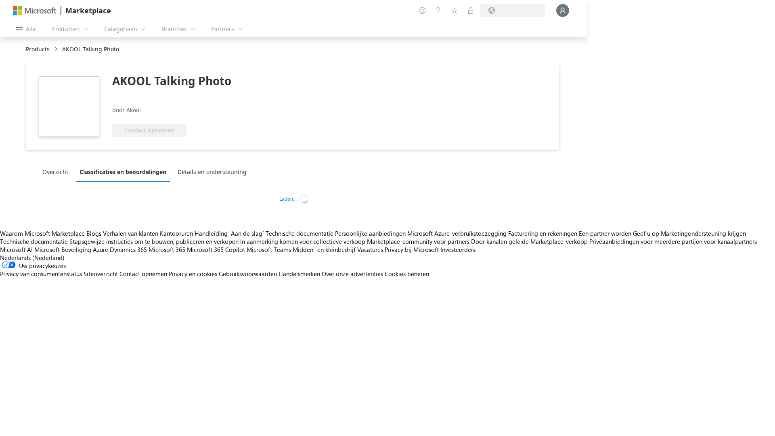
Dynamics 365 (128, 249)
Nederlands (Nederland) (32, 258)
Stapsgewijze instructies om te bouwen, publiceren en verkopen (154, 241)
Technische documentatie (299, 233)
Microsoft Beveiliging (62, 249)
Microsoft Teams (269, 249)
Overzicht (55, 172)
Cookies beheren (407, 274)
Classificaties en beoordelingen (123, 172)
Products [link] (38, 49)
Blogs (93, 233)
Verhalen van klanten (130, 233)
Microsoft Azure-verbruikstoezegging (457, 233)
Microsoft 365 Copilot (216, 249)
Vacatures (370, 249)
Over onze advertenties (352, 274)
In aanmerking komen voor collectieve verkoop (302, 241)
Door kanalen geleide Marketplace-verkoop (529, 241)
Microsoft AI (16, 249)
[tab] (57, 171)
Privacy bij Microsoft (412, 249)
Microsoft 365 (167, 249)
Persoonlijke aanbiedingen (370, 233)
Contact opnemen (143, 274)
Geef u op (646, 233)
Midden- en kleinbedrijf (324, 249)
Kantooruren (176, 233)
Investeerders (457, 249)
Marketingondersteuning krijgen (703, 233)
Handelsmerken (299, 274)
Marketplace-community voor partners (418, 241)
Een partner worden (605, 233)
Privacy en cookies (193, 274)
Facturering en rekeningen (542, 233)
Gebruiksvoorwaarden (248, 274)
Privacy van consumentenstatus (41, 274)
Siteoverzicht (101, 274)
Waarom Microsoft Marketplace (42, 233)
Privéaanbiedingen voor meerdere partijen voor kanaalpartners (673, 241)
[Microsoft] (35, 10)
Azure (100, 249)
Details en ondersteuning (212, 172)
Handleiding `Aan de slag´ (229, 233)
